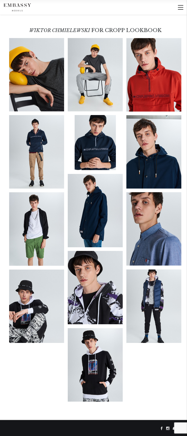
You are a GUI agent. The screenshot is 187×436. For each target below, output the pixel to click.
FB (162, 428)
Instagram (169, 428)
